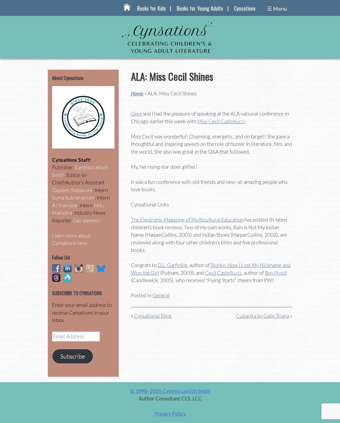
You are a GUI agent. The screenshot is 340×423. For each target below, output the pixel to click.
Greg (136, 114)
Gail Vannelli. (87, 220)
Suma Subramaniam (73, 197)
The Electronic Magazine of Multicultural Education (187, 220)
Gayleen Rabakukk (72, 190)
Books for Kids (151, 8)
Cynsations (245, 8)
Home (137, 93)
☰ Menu (277, 8)
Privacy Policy (170, 414)
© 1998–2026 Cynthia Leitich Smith (170, 391)
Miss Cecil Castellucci (221, 121)
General (161, 295)
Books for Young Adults (200, 8)
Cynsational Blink (153, 316)
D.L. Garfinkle (172, 265)
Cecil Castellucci (223, 273)
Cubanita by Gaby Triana (262, 316)
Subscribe (72, 356)
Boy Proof (276, 273)
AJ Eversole (65, 205)
